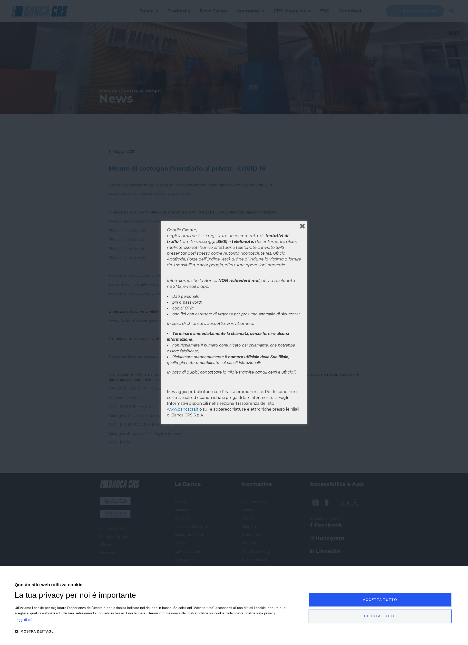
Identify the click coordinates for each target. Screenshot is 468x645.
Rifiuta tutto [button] (380, 616)
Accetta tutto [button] (380, 600)
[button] (157, 631)
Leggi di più (23, 620)
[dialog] (234, 605)
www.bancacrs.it (182, 409)
